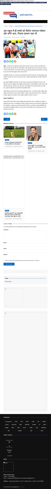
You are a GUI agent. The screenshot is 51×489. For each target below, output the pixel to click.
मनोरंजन (24, 427)
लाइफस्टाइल (43, 427)
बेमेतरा (13, 427)
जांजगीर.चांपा (14, 424)
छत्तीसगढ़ (23, 37)
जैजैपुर (20, 424)
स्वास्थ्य (42, 430)
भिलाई (18, 427)
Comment (6, 229)
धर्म (39, 424)
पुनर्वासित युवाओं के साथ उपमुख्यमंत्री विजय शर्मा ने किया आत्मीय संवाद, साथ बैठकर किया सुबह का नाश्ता (14, 214)
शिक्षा (8, 430)
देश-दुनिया (34, 424)
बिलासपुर (6, 427)
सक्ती (31, 430)
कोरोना (27, 421)
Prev (8, 119)
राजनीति (30, 427)
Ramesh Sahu (8, 37)
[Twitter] (7, 61)
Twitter (33, 8)
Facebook (31, 8)
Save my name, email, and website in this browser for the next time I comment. (22, 260)
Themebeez (21, 486)
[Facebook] (5, 61)
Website (5, 254)
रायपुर (37, 427)
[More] (15, 61)
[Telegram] (12, 61)
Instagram (35, 8)
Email (5, 248)
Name (5, 242)
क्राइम (33, 421)
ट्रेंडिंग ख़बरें (27, 424)
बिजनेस (44, 424)
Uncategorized (8, 421)
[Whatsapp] (10, 61)
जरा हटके (7, 424)
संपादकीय (19, 430)
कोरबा (22, 421)
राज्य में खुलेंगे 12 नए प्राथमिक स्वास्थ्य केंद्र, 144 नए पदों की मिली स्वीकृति (36, 147)
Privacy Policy (8, 281)
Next (43, 119)
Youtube (37, 8)
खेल (38, 421)
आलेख (16, 421)
